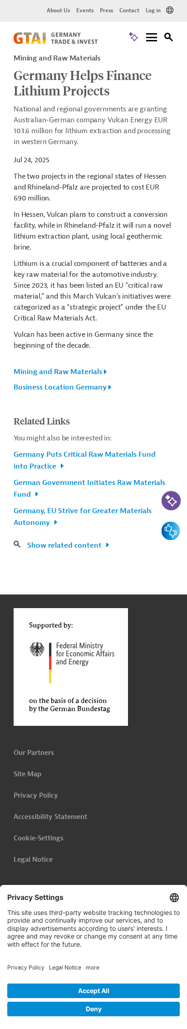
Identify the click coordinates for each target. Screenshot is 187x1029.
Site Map (27, 774)
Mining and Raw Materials (58, 371)
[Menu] (151, 38)
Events (85, 10)
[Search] (168, 38)
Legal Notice (33, 859)
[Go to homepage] (56, 41)
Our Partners (34, 753)
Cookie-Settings (39, 838)
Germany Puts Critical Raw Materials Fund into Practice (85, 460)
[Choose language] (169, 10)
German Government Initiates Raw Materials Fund (89, 488)
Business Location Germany (60, 387)
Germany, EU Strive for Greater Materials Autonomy (83, 516)
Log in (153, 10)
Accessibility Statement (50, 817)
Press (106, 10)
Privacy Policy (36, 795)
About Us (58, 10)
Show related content (65, 545)
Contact (129, 10)
